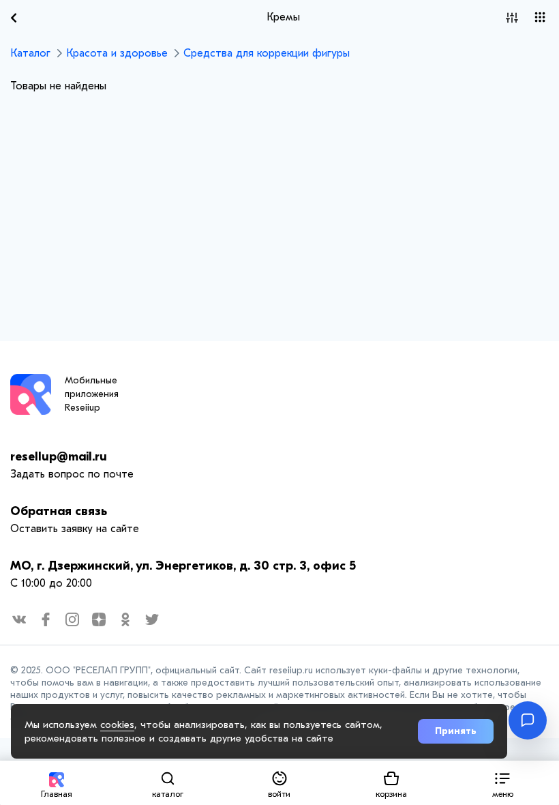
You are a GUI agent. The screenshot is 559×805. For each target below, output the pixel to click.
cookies (117, 724)
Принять (456, 731)
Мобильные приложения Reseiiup (92, 394)
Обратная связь (58, 511)
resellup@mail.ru (58, 457)
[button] (502, 783)
